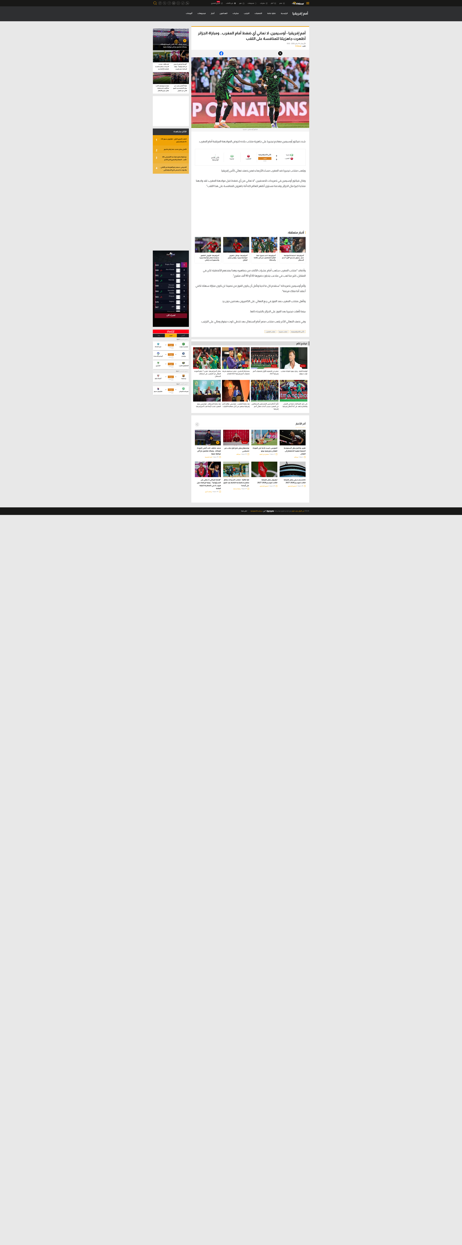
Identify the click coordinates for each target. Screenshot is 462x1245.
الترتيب (246, 13)
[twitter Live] (169, 3)
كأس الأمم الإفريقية (215, 159)
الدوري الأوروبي (184, 384)
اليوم (170, 335)
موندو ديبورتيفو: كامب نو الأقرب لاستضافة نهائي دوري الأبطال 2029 (162, 88)
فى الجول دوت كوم (298, 511)
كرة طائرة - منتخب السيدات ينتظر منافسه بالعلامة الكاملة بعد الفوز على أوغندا (236, 482)
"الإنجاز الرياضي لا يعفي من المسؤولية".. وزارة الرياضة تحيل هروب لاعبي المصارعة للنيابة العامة (209, 484)
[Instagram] (173, 3)
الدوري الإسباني (184, 371)
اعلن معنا (244, 511)
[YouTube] (178, 3)
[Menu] (307, 3)
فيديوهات (251, 3)
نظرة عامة (271, 13)
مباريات (262, 3)
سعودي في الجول (264, 454)
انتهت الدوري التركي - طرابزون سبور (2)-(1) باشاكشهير (171, 140)
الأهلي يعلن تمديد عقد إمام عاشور (171, 150)
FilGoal (298, 46)
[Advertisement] (285, 210)
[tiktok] (183, 3)
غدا (159, 335)
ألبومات (189, 13)
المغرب (248, 159)
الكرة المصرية (208, 457)
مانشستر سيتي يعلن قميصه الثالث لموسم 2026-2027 (295, 481)
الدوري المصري (215, 3)
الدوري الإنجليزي (292, 486)
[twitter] (164, 3)
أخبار (272, 3)
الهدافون (223, 13)
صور (240, 3)
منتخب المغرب (270, 332)
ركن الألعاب (229, 3)
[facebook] (160, 3)
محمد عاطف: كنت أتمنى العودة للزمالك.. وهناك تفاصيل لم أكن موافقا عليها (209, 451)
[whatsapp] (187, 3)
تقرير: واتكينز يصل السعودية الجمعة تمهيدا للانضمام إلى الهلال (295, 451)
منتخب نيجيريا (283, 332)
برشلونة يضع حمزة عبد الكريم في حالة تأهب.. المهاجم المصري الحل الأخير (171, 158)
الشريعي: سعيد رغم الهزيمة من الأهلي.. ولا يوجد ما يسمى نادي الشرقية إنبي (171, 168)
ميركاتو (296, 457)
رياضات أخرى (208, 491)
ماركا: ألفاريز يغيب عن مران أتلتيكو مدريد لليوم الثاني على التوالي (180, 88)
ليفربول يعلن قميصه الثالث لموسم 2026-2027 (267, 481)
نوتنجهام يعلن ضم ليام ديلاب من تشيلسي (236, 449)
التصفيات (258, 13)
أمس (183, 335)
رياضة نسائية (237, 488)
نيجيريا (232, 159)
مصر (280, 3)
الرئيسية (284, 13)
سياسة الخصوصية (256, 511)
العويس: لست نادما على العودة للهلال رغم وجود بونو (265, 449)
